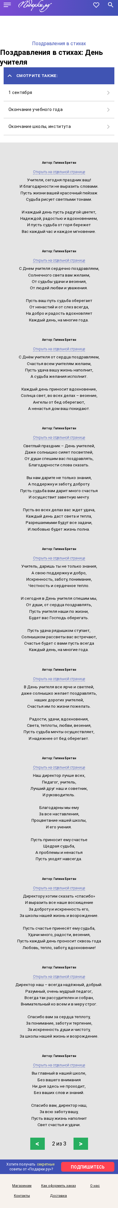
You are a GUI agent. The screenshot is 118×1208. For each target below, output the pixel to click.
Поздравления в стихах (59, 43)
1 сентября (20, 92)
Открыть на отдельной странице (59, 172)
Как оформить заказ (58, 1186)
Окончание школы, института (39, 126)
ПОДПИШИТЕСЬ (88, 1167)
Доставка (58, 1196)
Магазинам (21, 1186)
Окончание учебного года (35, 109)
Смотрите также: (37, 75)
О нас (95, 1186)
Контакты (22, 1196)
